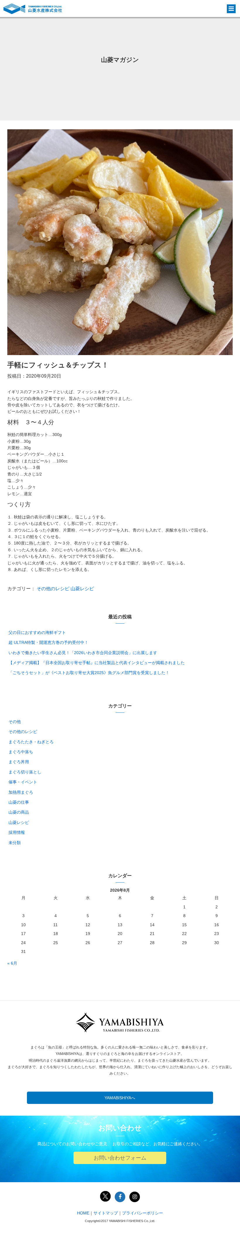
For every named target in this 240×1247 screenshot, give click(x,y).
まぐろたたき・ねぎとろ (31, 741)
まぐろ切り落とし (24, 772)
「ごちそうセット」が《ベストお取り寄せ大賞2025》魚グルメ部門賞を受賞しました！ (88, 672)
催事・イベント (22, 782)
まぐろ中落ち (20, 751)
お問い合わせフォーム (120, 1158)
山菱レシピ (82, 588)
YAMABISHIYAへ (119, 1097)
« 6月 (12, 963)
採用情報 (16, 832)
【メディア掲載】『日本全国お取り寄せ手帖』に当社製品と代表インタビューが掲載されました (96, 662)
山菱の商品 (18, 812)
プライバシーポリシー (142, 1213)
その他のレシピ (53, 588)
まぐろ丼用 (18, 761)
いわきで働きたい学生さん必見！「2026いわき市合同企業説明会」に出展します (82, 652)
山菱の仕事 (18, 802)
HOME (83, 1213)
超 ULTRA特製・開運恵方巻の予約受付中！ (48, 642)
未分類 (14, 842)
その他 (14, 721)
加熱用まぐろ (20, 792)
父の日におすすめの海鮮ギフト (37, 632)
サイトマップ (105, 1213)
